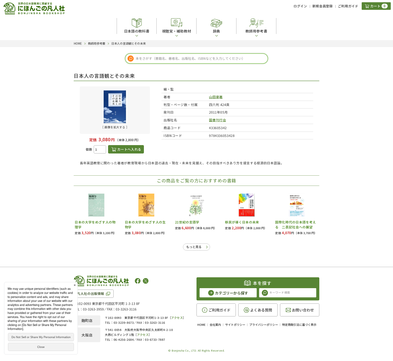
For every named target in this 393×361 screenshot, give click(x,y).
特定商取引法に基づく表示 (299, 325)
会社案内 (215, 325)
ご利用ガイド (348, 5)
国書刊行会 (217, 119)
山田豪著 (216, 96)
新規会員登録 (322, 5)
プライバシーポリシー (263, 325)
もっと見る (194, 247)
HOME (201, 325)
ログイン (300, 5)
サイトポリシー (235, 325)
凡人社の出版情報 (90, 293)
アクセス (177, 318)
